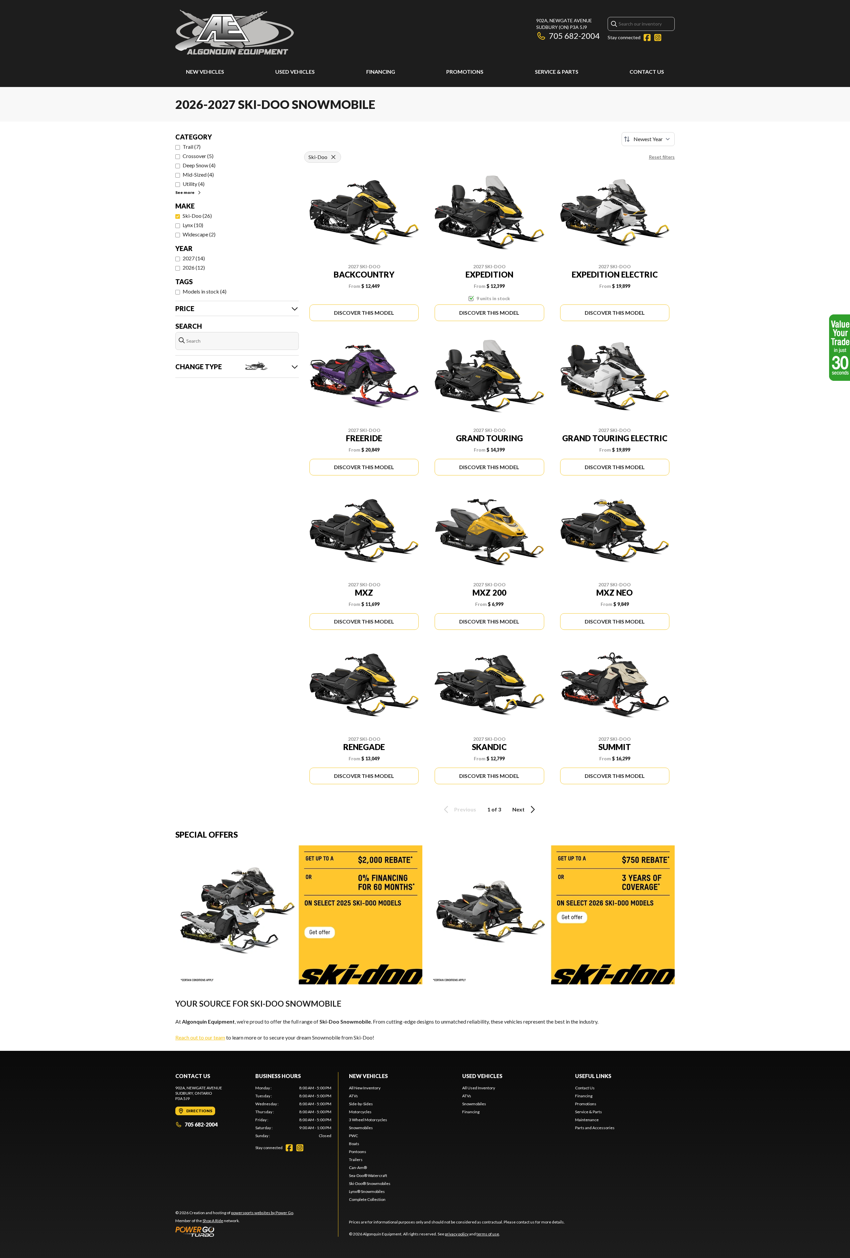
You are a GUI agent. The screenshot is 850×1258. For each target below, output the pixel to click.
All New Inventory (365, 1087)
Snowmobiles (361, 1127)
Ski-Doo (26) (197, 215)
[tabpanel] (293, 1111)
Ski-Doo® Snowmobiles (369, 1183)
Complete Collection (367, 1199)
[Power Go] (234, 1231)
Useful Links (593, 1076)
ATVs (353, 1095)
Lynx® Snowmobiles (367, 1191)
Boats (354, 1143)
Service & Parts (556, 71)
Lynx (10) (193, 225)
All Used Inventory (478, 1087)
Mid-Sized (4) (198, 174)
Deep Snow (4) (199, 165)
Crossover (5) (198, 156)
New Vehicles (205, 71)
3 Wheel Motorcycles (368, 1119)
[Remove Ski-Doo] (333, 157)
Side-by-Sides (361, 1103)
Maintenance (587, 1119)
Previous (465, 809)
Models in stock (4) (204, 291)
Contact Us (647, 71)
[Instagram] (658, 38)
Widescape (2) (199, 234)
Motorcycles (360, 1111)
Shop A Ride (213, 1220)
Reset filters (662, 157)
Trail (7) (192, 146)
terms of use (487, 1233)
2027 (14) (194, 258)
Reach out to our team (200, 1037)
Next (518, 809)
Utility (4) (194, 184)
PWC (353, 1135)
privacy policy (456, 1233)
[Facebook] (647, 38)
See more (185, 192)
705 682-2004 (574, 36)
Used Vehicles (295, 71)
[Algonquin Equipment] (234, 32)
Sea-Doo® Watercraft (368, 1175)
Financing (380, 71)
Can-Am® (358, 1167)
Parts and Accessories (595, 1127)
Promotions (464, 71)
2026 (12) (194, 267)
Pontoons (357, 1151)
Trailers (356, 1159)
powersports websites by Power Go (262, 1212)
